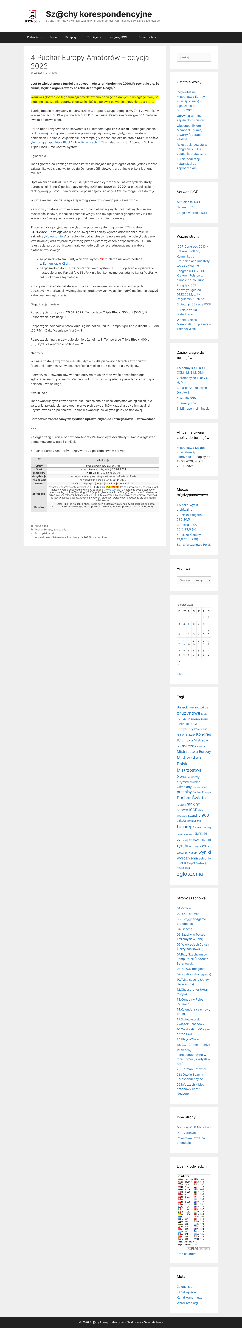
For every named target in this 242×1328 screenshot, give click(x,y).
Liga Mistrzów (197, 740)
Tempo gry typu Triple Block (51, 142)
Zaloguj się (184, 1286)
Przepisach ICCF (93, 142)
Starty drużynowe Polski (194, 544)
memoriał (200, 746)
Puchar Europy (43, 529)
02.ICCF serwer (188, 914)
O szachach (146, 37)
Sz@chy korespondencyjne (99, 14)
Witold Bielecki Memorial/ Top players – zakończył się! (194, 324)
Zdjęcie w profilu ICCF (192, 213)
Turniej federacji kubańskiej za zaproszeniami (188, 163)
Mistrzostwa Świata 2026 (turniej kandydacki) (191, 452)
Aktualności (41, 525)
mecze (188, 745)
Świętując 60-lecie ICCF (194, 304)
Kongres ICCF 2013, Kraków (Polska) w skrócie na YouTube (191, 275)
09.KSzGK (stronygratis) (194, 974)
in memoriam (197, 719)
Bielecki (182, 707)
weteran (182, 852)
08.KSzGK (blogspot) (192, 969)
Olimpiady (184, 787)
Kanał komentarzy (189, 1297)
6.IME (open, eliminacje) (194, 408)
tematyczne (194, 820)
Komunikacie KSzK (56, 263)
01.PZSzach (185, 908)
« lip (179, 674)
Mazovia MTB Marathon (194, 1127)
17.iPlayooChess (188, 1039)
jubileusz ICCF (187, 724)
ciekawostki (196, 707)
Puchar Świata (191, 797)
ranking (193, 804)
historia (182, 719)
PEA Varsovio (186, 1133)
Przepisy (70, 37)
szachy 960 (198, 815)
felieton (204, 714)
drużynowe (188, 713)
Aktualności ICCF (189, 202)
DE (206, 707)
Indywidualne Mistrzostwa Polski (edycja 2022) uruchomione (71, 537)
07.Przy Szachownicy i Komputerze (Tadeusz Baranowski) (192, 959)
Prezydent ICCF (200, 787)
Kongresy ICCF (118, 37)
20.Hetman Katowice (192, 1069)
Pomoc (54, 37)
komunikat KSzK (186, 734)
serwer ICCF (187, 810)
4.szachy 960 (186, 397)
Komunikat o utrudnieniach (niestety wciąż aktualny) (193, 261)
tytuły (182, 845)
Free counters (186, 1254)
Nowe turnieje (55, 236)
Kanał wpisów (186, 1292)
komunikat (200, 728)
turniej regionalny (185, 834)
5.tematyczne (186, 403)
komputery (185, 729)
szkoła (181, 820)
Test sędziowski (44, 533)
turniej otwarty (203, 827)
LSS (179, 746)
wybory (193, 852)
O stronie (33, 37)
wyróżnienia (187, 858)
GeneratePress (153, 1322)
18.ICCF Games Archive (193, 1045)
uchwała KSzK (199, 846)
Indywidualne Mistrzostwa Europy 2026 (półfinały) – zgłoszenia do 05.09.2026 (191, 101)
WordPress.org (187, 1303)
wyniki (204, 852)
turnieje (185, 826)
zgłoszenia (60, 529)
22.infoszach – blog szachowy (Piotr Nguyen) (190, 1089)
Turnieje (92, 37)
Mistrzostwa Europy (194, 751)
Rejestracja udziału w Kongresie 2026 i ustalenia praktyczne (192, 149)
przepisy (184, 792)
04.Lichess (184, 929)
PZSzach (181, 804)
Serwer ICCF (186, 207)
